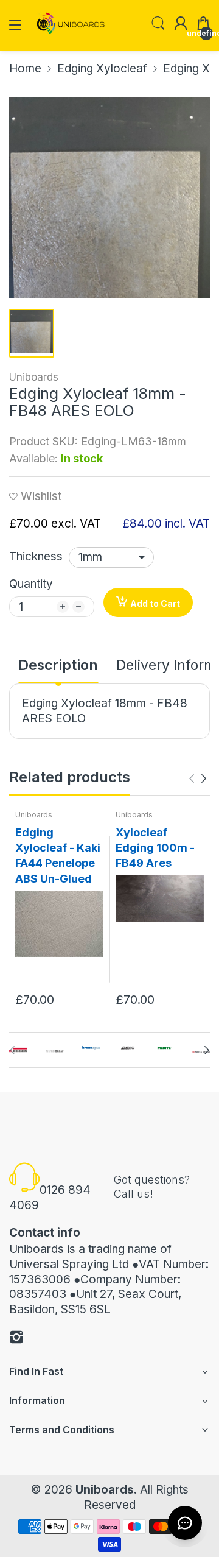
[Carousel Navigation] (198, 778)
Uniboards (33, 377)
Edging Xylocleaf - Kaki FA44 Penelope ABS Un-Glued (57, 855)
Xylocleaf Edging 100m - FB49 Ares (155, 847)
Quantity (31, 584)
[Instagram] (16, 1339)
